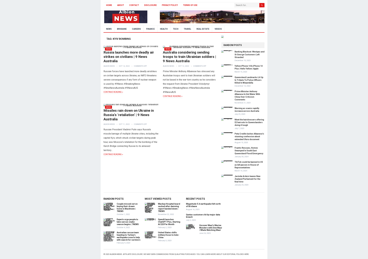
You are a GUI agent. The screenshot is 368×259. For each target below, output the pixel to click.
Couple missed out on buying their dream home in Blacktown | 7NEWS (127, 207)
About (120, 5)
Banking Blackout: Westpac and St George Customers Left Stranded (249, 54)
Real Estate (203, 29)
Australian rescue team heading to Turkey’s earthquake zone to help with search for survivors (128, 236)
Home (109, 5)
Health (164, 29)
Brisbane (122, 29)
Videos (218, 29)
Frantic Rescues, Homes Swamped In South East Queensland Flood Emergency (249, 150)
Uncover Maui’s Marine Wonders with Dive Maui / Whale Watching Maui (210, 227)
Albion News (109, 66)
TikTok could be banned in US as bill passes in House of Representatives (249, 165)
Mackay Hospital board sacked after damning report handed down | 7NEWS (169, 207)
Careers (136, 29)
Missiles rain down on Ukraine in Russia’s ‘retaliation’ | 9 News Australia (128, 115)
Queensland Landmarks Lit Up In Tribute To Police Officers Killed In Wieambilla (249, 80)
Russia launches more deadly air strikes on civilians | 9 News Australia (128, 56)
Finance (150, 29)
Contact (134, 5)
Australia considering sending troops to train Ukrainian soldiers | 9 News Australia (189, 56)
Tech (175, 29)
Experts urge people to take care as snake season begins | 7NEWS (128, 221)
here (246, 254)
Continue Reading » (113, 92)
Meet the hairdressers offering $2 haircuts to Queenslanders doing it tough (249, 122)
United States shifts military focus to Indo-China (168, 235)
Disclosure (150, 5)
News (109, 29)
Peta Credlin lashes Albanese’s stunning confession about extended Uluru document (249, 136)
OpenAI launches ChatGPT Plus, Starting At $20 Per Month (169, 221)
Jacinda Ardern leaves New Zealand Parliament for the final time (247, 179)
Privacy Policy (170, 5)
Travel (187, 29)
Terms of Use (190, 5)
